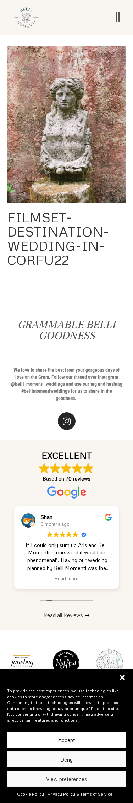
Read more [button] (66, 578)
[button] (122, 677)
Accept (66, 740)
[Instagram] (67, 421)
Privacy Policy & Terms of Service (80, 794)
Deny (66, 759)
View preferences (66, 779)
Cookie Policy (30, 794)
